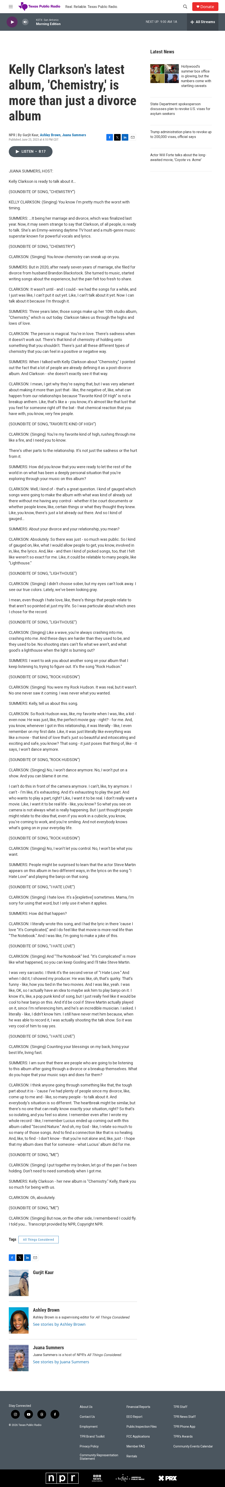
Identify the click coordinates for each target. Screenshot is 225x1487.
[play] (12, 22)
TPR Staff (180, 1407)
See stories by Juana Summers (61, 1361)
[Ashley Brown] (19, 1320)
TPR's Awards (183, 1436)
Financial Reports (138, 1407)
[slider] (32, 22)
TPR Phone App (184, 1426)
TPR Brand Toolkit (92, 1436)
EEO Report (134, 1416)
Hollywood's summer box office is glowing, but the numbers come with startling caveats (196, 76)
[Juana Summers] (19, 1358)
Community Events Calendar (193, 1446)
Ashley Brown (50, 135)
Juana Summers (74, 135)
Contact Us (87, 1416)
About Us (86, 1407)
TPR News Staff (184, 1416)
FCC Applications (138, 1436)
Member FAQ (136, 1446)
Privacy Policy (89, 1446)
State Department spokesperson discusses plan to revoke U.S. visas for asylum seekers (180, 109)
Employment (89, 1426)
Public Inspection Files (142, 1426)
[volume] (25, 22)
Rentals (132, 1456)
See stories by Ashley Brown (59, 1324)
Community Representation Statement (99, 1457)
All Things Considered (38, 1239)
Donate (207, 6)
